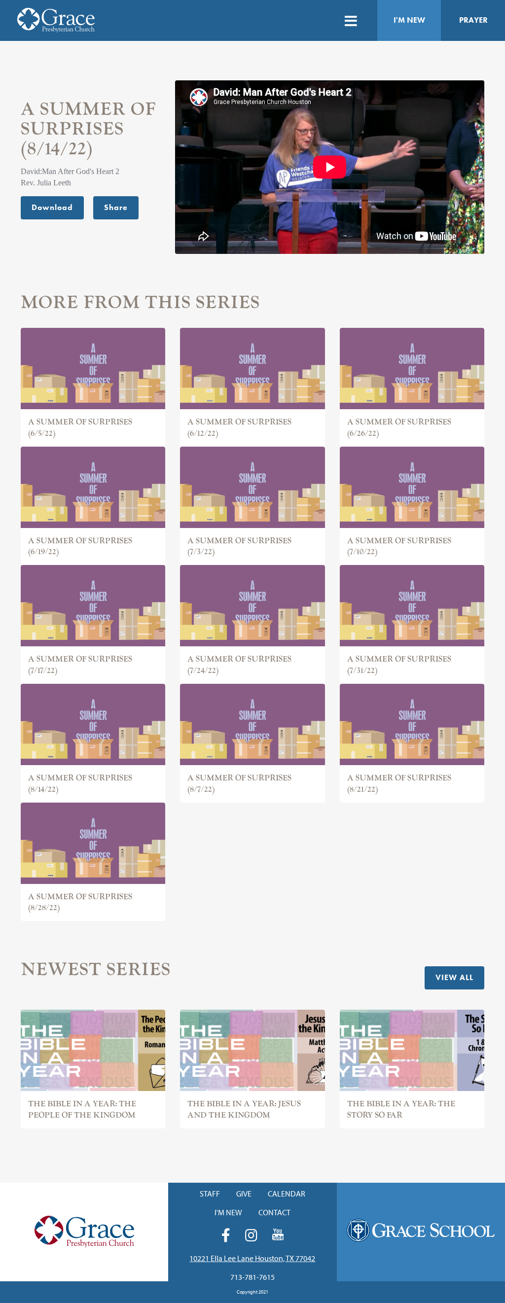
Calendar (286, 1193)
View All (454, 977)
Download (52, 207)
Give (244, 1193)
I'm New (409, 20)
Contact (274, 1212)
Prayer (473, 20)
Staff (210, 1193)
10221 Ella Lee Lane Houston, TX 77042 (252, 1258)
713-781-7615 (252, 1277)
